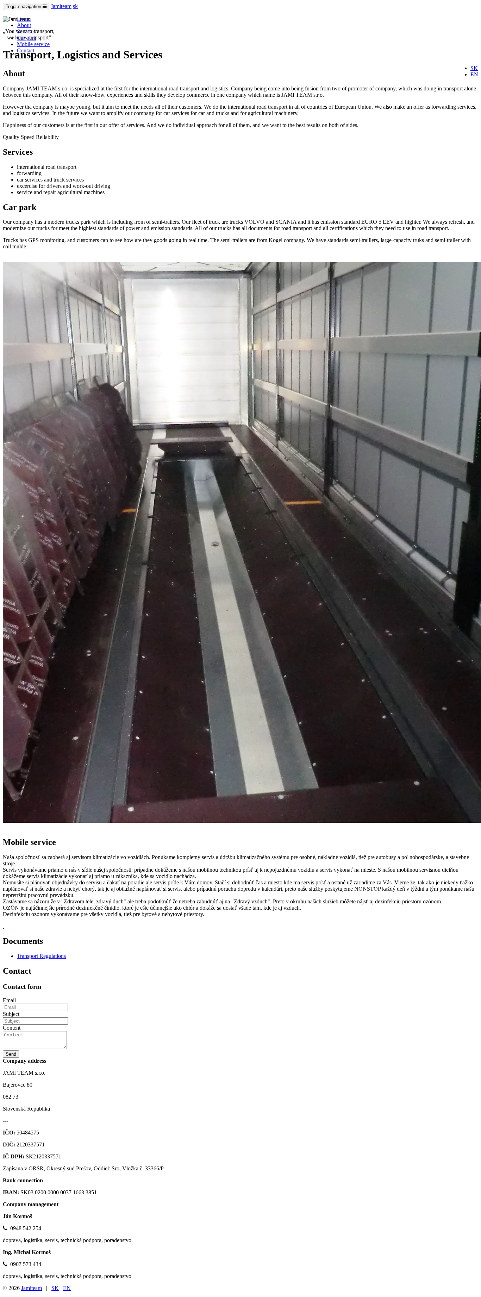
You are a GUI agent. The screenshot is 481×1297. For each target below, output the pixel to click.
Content (11, 1028)
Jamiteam (61, 6)
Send (11, 1054)
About (24, 25)
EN (474, 74)
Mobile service (33, 44)
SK (474, 68)
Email (9, 1000)
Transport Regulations (41, 956)
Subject (11, 1014)
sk (75, 6)
